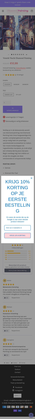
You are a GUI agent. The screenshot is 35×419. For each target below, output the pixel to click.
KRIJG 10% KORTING (17, 235)
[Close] (31, 178)
